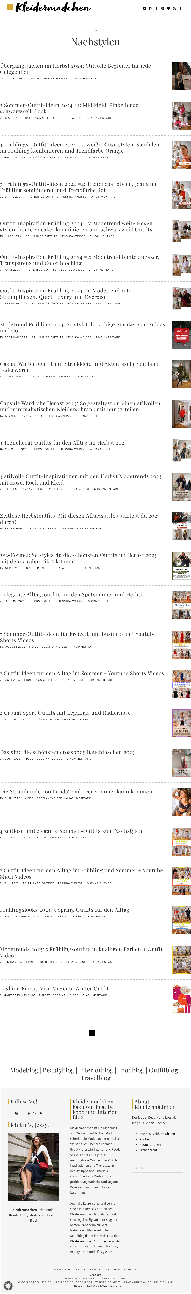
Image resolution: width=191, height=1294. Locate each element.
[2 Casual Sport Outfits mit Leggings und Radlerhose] (181, 723)
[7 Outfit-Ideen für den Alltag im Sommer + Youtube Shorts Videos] (181, 684)
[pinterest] (163, 8)
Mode (34, 78)
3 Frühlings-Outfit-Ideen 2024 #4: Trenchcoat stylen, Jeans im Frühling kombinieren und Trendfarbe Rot (78, 187)
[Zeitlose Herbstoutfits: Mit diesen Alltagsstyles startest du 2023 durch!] (181, 526)
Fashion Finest (37, 995)
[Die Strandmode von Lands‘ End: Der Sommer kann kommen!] (181, 802)
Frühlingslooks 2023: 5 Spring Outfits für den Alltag (64, 909)
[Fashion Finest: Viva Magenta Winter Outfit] (181, 999)
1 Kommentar (82, 646)
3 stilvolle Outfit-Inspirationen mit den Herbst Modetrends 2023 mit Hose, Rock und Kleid (81, 479)
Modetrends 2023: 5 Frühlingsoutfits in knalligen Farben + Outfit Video (81, 952)
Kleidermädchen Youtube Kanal (92, 1241)
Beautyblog (58, 1070)
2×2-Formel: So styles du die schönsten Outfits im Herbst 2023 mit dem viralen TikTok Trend (78, 558)
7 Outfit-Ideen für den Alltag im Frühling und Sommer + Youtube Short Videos (81, 873)
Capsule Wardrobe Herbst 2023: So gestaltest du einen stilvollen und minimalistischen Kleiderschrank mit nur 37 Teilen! (80, 406)
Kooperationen (150, 1145)
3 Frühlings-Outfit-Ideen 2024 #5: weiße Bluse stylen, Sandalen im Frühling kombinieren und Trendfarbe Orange (79, 147)
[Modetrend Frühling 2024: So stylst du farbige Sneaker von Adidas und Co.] (181, 335)
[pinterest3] (29, 1113)
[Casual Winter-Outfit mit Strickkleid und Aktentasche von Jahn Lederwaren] (181, 374)
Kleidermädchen (163, 1134)
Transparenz (148, 1150)
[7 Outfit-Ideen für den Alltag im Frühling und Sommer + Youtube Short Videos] (181, 881)
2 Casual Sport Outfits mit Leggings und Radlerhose (65, 712)
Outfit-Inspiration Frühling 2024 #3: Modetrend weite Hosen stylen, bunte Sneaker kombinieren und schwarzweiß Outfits (76, 226)
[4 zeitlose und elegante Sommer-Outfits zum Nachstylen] (181, 841)
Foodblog (131, 1070)
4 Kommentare (102, 449)
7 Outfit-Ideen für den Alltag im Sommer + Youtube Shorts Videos (82, 673)
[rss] (175, 8)
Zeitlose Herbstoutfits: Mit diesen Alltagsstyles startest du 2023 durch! (80, 518)
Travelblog (95, 1077)
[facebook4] (23, 1113)
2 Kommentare (84, 78)
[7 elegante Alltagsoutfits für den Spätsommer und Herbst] (181, 605)
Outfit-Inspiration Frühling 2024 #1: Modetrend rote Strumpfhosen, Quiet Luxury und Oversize (65, 293)
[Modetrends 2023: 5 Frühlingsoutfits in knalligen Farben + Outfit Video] (181, 959)
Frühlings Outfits (39, 117)
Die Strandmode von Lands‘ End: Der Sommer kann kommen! (77, 791)
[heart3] (35, 1113)
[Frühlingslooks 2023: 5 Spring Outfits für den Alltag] (181, 920)
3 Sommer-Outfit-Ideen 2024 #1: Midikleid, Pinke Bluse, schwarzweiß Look (70, 108)
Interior (119, 1269)
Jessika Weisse (56, 78)
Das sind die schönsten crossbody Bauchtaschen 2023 (67, 751)
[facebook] (157, 8)
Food (107, 1269)
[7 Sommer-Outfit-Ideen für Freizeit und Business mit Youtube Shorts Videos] (181, 644)
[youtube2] (11, 1113)
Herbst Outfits (44, 449)
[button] (8, 1286)
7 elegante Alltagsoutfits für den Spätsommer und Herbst (71, 594)
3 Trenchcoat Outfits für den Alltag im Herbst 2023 (63, 442)
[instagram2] (151, 8)
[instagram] (17, 1113)
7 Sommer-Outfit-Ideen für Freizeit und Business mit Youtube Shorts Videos (78, 636)
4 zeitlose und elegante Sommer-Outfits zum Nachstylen (71, 830)
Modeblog (24, 1070)
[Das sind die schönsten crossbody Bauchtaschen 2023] (181, 762)
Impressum (77, 1285)
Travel (132, 1269)
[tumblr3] (181, 8)
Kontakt (145, 1139)
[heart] (169, 8)
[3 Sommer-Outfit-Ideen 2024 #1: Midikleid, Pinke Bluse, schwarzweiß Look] (181, 115)
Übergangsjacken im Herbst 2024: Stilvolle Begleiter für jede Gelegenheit (75, 68)
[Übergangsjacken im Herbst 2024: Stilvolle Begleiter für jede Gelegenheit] (181, 76)
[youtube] (145, 8)
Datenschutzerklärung (104, 1285)
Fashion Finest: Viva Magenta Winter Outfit (54, 988)
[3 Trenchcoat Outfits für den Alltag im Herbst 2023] (181, 450)
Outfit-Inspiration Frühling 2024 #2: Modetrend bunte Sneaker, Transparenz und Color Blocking (79, 260)
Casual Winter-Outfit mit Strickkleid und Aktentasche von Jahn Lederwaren (79, 366)
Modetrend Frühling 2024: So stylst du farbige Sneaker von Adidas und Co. (82, 327)
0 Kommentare (99, 117)
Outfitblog (163, 1070)
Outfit (68, 1269)
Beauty (80, 1269)
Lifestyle (94, 1269)
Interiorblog (96, 1070)
